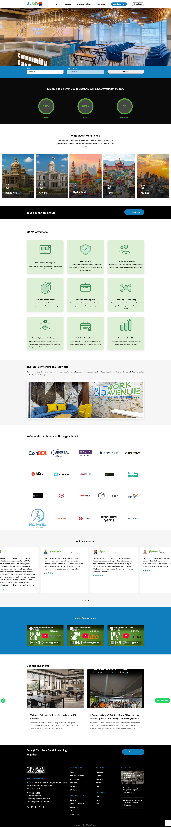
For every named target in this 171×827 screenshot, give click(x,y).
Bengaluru (99, 772)
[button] (134, 212)
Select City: (31, 68)
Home (72, 772)
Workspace (74, 790)
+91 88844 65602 (34, 796)
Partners (73, 786)
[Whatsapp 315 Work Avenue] (3, 701)
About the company (77, 776)
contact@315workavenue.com (39, 799)
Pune (97, 786)
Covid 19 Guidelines (77, 804)
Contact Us (74, 807)
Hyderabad (99, 779)
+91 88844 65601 (34, 793)
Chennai (98, 776)
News (97, 804)
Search (126, 72)
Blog (97, 796)
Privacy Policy (75, 814)
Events (97, 800)
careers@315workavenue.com (39, 802)
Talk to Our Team (162, 700)
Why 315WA (74, 779)
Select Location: (72, 68)
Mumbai (98, 783)
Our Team (73, 783)
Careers (73, 800)
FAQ (71, 811)
